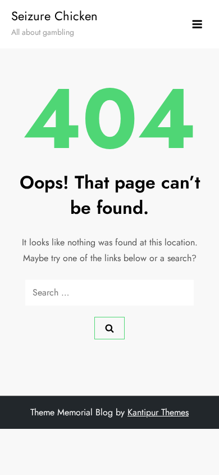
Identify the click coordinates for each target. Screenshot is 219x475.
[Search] (109, 328)
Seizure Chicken (54, 16)
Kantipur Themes (158, 412)
